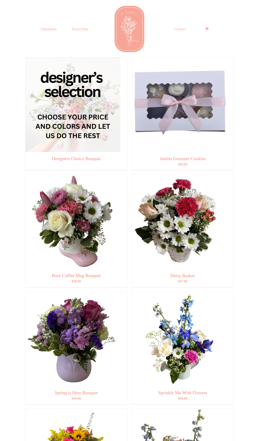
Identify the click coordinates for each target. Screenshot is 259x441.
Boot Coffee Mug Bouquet (76, 275)
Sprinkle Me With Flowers (182, 392)
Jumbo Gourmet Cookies (183, 158)
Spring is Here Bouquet (76, 392)
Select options (59, 105)
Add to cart (166, 105)
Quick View (90, 105)
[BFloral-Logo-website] (129, 6)
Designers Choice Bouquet (76, 158)
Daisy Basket (182, 275)
